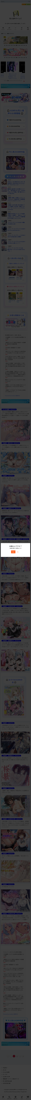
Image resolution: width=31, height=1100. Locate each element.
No (18, 552)
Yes (13, 552)
